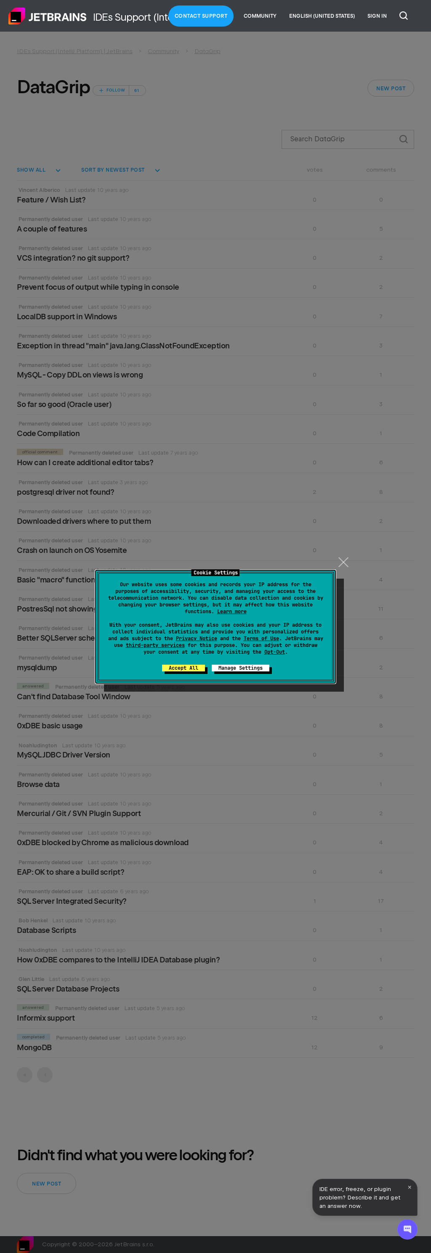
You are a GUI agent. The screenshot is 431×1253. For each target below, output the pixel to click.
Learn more (232, 611)
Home (47, 16)
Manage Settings (240, 668)
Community (260, 16)
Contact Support (201, 16)
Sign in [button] (377, 16)
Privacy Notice (196, 638)
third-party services (155, 645)
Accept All (183, 668)
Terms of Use (261, 638)
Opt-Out (274, 652)
